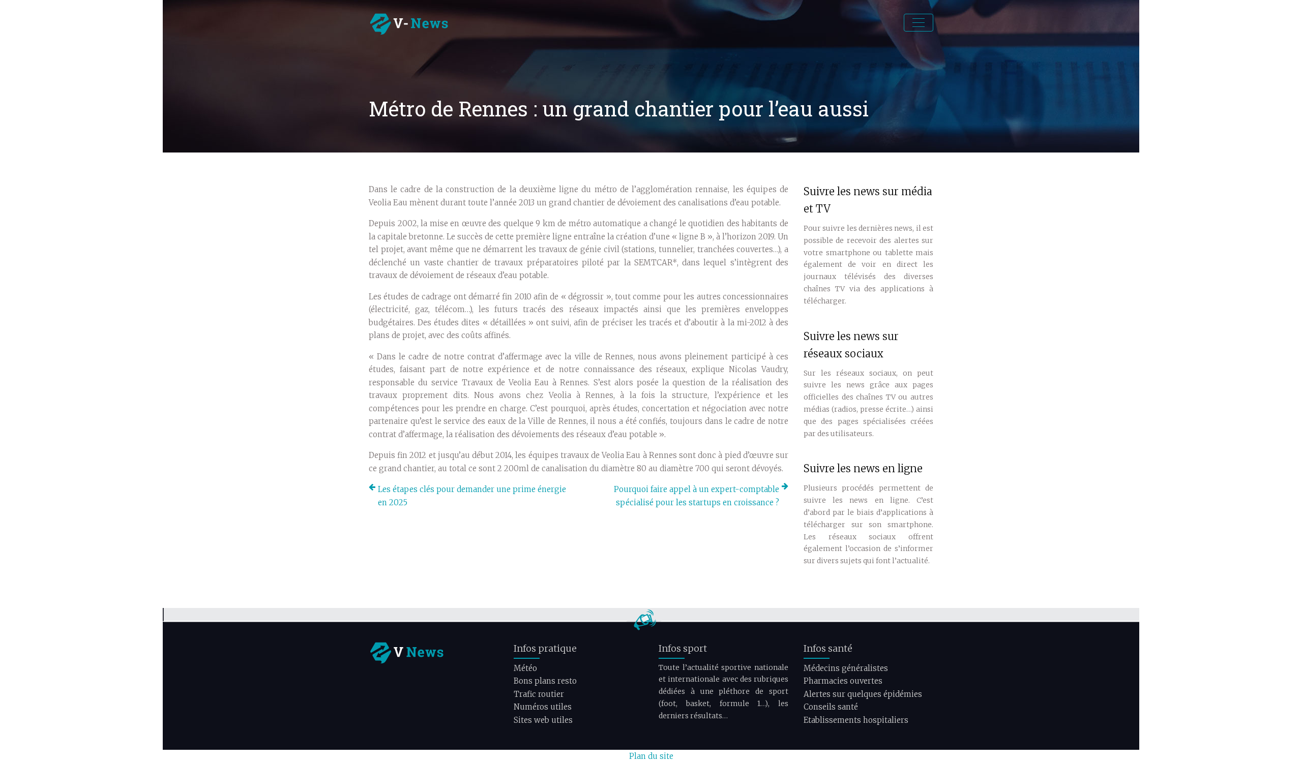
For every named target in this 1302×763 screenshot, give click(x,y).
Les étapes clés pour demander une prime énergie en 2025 (472, 495)
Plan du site (651, 756)
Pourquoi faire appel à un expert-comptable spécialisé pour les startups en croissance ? (696, 495)
